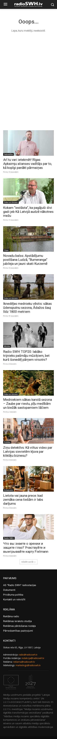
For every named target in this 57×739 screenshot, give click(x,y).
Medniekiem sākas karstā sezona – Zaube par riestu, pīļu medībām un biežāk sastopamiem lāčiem (27, 404)
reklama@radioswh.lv (24, 661)
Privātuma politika (13, 594)
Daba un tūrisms (11, 202)
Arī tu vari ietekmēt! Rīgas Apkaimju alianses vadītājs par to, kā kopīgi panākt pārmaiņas (27, 164)
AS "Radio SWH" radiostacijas (19, 585)
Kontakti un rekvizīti (14, 599)
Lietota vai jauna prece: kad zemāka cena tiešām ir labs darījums (23, 499)
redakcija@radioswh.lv (33, 658)
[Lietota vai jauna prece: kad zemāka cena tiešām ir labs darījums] (28, 479)
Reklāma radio (11, 616)
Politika (7, 442)
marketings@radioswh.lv (28, 665)
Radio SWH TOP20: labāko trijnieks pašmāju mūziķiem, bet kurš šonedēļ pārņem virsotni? (26, 356)
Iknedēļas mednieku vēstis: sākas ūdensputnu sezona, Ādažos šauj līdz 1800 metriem (27, 308)
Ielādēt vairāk (27, 561)
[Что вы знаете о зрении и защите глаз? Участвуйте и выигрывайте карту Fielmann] (28, 527)
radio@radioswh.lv (28, 654)
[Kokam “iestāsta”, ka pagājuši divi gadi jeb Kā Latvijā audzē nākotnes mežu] (28, 191)
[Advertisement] (28, 66)
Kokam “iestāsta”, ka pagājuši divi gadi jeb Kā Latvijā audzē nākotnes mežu (28, 212)
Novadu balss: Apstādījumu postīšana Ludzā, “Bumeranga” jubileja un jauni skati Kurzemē (25, 260)
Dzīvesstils (8, 490)
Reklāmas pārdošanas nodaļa (19, 625)
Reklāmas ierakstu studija (17, 621)
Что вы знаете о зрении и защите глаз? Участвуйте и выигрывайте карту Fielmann (25, 547)
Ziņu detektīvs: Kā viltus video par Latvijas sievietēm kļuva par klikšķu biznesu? (27, 451)
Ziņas (6, 250)
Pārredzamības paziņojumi (18, 630)
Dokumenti (9, 589)
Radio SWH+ (9, 538)
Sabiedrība (8, 154)
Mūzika (7, 346)
